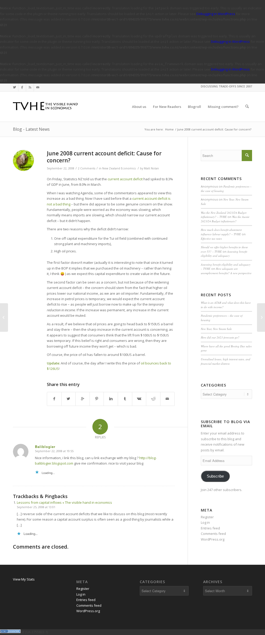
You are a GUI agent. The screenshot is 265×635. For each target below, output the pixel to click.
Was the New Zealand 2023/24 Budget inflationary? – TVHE (223, 215)
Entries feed (210, 528)
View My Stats (24, 579)
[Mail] (38, 87)
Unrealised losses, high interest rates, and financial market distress (225, 361)
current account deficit (125, 179)
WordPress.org (212, 539)
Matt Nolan (151, 168)
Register (207, 517)
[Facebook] (22, 87)
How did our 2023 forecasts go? (220, 337)
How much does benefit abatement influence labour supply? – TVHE (221, 232)
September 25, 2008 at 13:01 (36, 507)
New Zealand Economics (119, 168)
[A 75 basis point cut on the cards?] (4, 317)
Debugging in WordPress (215, 13)
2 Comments (86, 168)
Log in (205, 522)
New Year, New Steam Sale (216, 329)
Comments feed (213, 533)
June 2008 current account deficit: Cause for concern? (104, 157)
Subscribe (215, 476)
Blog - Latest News (31, 129)
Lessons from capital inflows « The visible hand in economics (64, 502)
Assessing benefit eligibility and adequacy (224, 254)
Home (169, 129)
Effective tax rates (211, 238)
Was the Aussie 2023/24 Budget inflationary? (225, 219)
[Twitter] (14, 87)
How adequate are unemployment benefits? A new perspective (226, 271)
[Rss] (30, 87)
